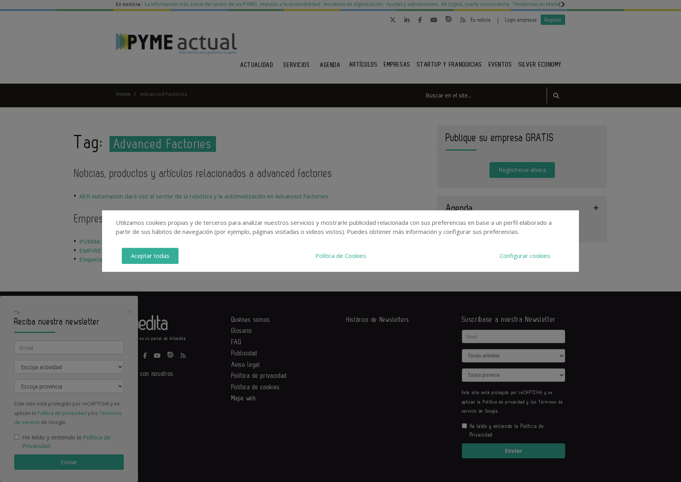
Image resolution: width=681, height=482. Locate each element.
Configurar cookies (525, 256)
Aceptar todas (150, 256)
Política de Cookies (340, 256)
